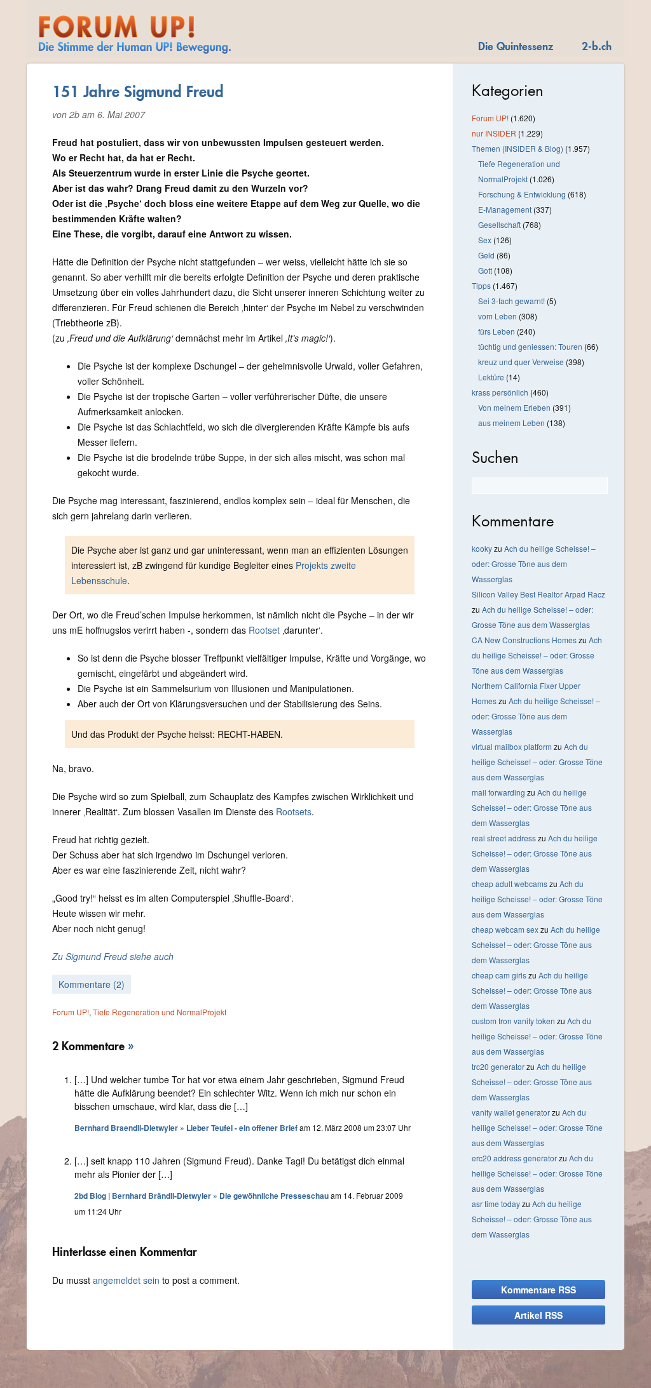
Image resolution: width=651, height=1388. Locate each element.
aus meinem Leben (511, 422)
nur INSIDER (494, 133)
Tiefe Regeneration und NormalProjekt (159, 1011)
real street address (504, 837)
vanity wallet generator (511, 1112)
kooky (482, 548)
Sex (484, 239)
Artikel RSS (538, 1315)
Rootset (264, 630)
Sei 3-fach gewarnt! (511, 300)
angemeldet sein (126, 1280)
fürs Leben (496, 331)
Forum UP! (70, 1011)
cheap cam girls (499, 975)
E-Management (504, 209)
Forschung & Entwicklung (522, 194)
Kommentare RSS (538, 1289)
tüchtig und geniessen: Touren (530, 346)
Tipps (481, 285)
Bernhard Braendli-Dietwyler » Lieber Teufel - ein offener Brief (186, 1127)
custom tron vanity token (513, 1020)
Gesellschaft (499, 224)
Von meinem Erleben (514, 407)
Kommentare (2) (91, 984)
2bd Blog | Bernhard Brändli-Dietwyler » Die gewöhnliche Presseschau (201, 1195)
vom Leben (497, 315)
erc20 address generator (514, 1157)
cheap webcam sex (505, 929)
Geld (486, 255)
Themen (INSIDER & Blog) (517, 148)
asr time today (496, 1203)
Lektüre (491, 376)
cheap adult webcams (509, 883)
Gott (485, 270)
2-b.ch (597, 46)
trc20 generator (498, 1066)
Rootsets (294, 811)
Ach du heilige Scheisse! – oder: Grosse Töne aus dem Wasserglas (534, 563)
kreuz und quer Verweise (521, 361)
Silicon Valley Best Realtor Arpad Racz (538, 594)
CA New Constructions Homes (524, 639)
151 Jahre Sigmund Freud (138, 91)
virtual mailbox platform (512, 746)
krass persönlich (500, 392)
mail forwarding (498, 792)
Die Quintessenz (515, 46)
